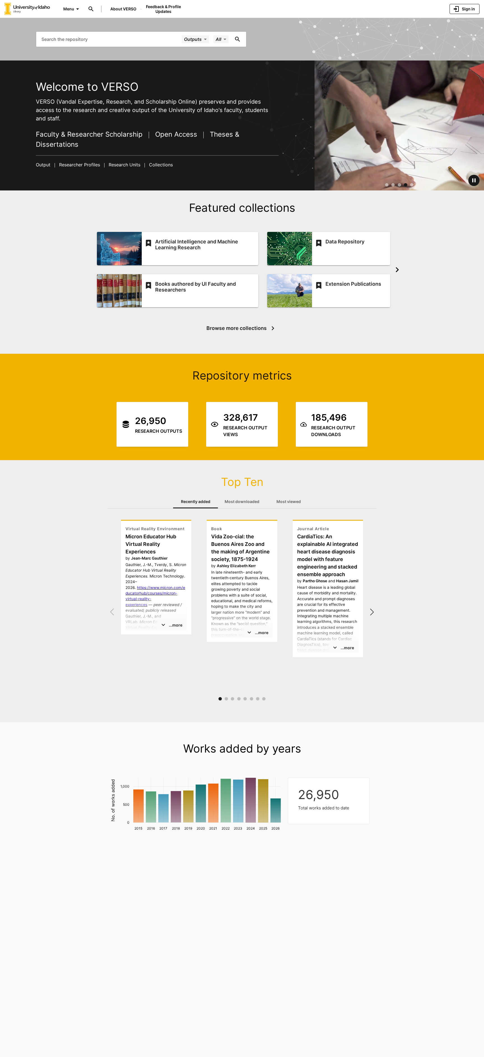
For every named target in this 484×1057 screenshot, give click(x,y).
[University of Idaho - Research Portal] (27, 9)
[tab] (195, 501)
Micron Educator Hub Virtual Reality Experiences (150, 544)
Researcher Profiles (79, 164)
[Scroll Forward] (397, 269)
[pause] (474, 180)
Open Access (176, 134)
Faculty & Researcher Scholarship (90, 134)
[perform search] (237, 39)
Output (44, 164)
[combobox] (111, 39)
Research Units (124, 164)
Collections (160, 164)
